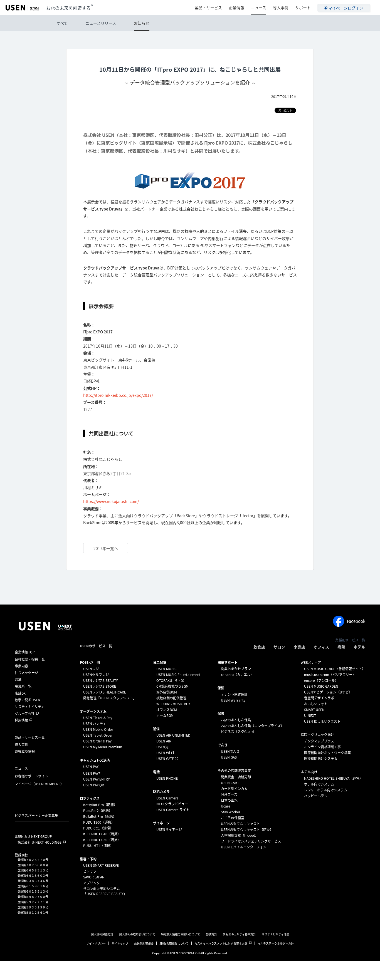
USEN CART (230, 782)
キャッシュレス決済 (95, 760)
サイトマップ (120, 943)
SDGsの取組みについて (174, 943)
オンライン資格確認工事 (322, 746)
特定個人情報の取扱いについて (180, 934)
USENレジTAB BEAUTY (100, 680)
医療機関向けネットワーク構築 (327, 752)
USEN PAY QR (93, 784)
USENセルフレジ (96, 674)
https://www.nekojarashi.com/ (111, 501)
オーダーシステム (93, 711)
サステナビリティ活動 (275, 934)
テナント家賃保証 (234, 694)
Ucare (225, 806)
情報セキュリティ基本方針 (239, 934)
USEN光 (162, 746)
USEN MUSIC (166, 668)
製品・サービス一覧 (30, 737)
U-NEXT (310, 715)
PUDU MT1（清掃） (98, 845)
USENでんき (230, 751)
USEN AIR (163, 741)
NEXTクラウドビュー (172, 803)
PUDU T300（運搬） (99, 822)
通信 (156, 728)
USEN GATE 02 (167, 758)
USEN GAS (229, 757)
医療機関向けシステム (320, 758)
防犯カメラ (161, 791)
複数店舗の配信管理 (171, 697)
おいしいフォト (315, 703)
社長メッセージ (26, 673)
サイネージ (161, 823)
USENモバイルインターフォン (243, 846)
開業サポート (228, 662)
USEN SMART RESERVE (101, 865)
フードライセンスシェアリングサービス (251, 841)
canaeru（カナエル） (237, 674)
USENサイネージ (169, 829)
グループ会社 (24, 713)
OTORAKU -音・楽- (170, 680)
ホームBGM (165, 715)
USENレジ (91, 668)
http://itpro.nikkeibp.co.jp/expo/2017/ (118, 395)
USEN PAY (90, 766)
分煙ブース (229, 794)
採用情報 (21, 720)
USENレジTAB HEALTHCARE (104, 692)
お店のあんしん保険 (236, 719)
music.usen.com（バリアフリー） (330, 674)
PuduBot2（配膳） (97, 810)
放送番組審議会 (144, 943)
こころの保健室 (232, 817)
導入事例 (280, 7)
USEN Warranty (233, 700)
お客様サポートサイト (31, 776)
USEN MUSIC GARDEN (321, 686)
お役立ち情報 (25, 751)
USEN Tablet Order (98, 735)
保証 (221, 687)
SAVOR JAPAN (94, 877)
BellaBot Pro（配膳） (99, 816)
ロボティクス (90, 798)
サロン (279, 647)
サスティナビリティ (29, 707)
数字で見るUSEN (27, 700)
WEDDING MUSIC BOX (173, 703)
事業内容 (21, 666)
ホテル (359, 647)
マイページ (39, 783)
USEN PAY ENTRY (96, 779)
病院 (341, 647)
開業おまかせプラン (236, 668)
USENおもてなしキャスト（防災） (247, 829)
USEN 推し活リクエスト (322, 721)
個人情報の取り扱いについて (137, 934)
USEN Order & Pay (97, 741)
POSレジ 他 (90, 662)
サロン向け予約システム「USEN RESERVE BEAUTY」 (105, 891)
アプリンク (91, 882)
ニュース (258, 7)
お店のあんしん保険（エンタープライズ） (252, 725)
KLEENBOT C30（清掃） (102, 839)
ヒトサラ (90, 871)
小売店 (299, 647)
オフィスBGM (166, 709)
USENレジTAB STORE (99, 686)
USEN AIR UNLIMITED (173, 735)
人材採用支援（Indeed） (239, 835)
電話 (156, 771)
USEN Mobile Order (98, 729)
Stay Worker (230, 811)
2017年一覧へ (105, 548)
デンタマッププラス (319, 741)
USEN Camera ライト (172, 809)
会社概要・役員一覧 (30, 659)
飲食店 (259, 647)
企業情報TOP (25, 652)
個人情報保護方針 (102, 934)
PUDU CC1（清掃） (98, 828)
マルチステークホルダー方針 (276, 943)
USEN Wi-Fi (165, 752)
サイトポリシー (96, 943)
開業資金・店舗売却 (236, 776)
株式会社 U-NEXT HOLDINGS (39, 842)
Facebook (356, 621)
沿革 (18, 680)
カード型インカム (234, 788)
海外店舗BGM (166, 692)
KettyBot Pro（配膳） (100, 804)
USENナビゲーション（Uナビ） (328, 692)
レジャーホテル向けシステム (325, 789)
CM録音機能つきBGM (172, 686)
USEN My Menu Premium (102, 746)
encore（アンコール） (321, 680)
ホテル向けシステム (319, 784)
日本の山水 (229, 800)
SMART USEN (314, 709)
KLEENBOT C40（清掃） (102, 833)
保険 (221, 713)
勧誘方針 (211, 934)
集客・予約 (88, 858)
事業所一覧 (23, 686)
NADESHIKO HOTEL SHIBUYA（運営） (333, 778)
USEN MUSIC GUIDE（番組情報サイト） (334, 668)
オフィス (321, 647)
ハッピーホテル (315, 795)
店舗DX (20, 693)
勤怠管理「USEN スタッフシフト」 (109, 697)
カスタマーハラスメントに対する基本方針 (220, 943)
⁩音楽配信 (159, 662)
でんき (223, 744)
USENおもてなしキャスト (240, 823)
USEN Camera (167, 798)
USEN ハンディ (94, 723)
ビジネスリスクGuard (237, 731)
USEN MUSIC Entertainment (178, 674)
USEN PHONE (167, 778)
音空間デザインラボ (319, 697)
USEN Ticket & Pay (97, 717)
